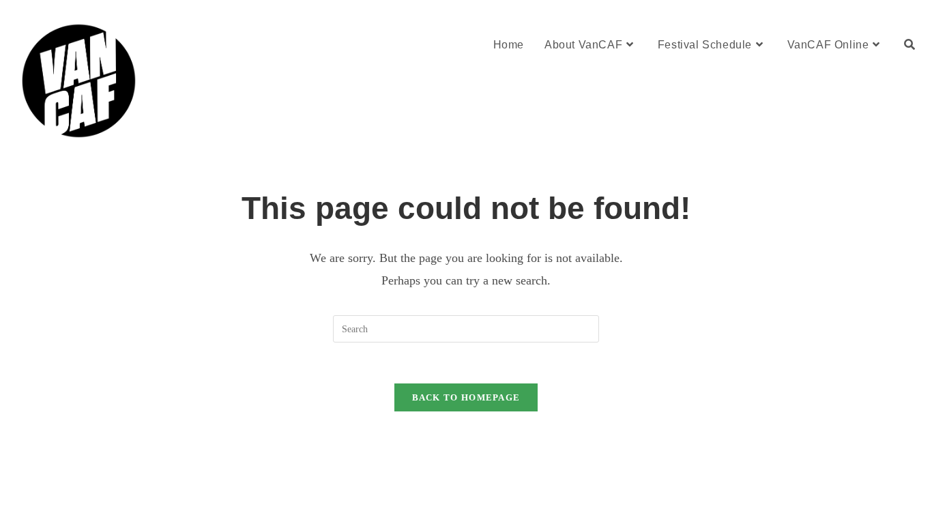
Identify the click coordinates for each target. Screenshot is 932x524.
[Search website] (909, 45)
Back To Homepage (466, 397)
